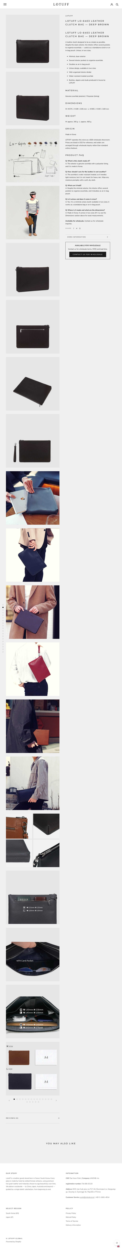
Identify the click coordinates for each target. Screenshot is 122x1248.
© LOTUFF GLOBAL (14, 1238)
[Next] (56, 1100)
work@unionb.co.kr (87, 1197)
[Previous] (9, 1100)
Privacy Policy (71, 1213)
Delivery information (73, 1225)
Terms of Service (72, 1221)
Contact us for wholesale (88, 254)
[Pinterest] (80, 228)
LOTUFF (69, 16)
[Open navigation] (5, 4)
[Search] (117, 4)
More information (76, 237)
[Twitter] (76, 228)
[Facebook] (73, 228)
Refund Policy (71, 1217)
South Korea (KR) (12, 1213)
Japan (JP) (9, 1217)
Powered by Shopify (13, 1241)
